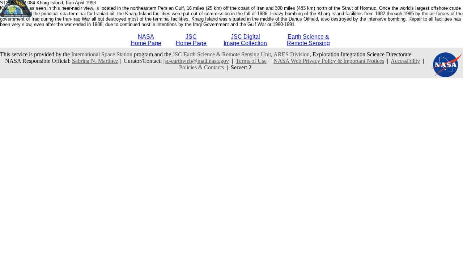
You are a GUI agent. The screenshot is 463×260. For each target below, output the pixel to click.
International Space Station (101, 54)
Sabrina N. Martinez (95, 61)
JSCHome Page (191, 40)
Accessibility (405, 61)
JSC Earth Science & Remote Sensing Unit (222, 54)
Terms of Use (251, 61)
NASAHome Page (146, 40)
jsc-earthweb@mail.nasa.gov (196, 61)
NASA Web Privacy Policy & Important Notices (328, 61)
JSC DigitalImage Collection (245, 40)
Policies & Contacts (201, 67)
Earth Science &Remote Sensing (308, 40)
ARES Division (291, 54)
